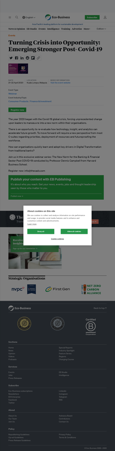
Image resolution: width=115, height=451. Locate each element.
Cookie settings (57, 239)
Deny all (40, 231)
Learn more (31, 224)
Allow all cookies (74, 231)
